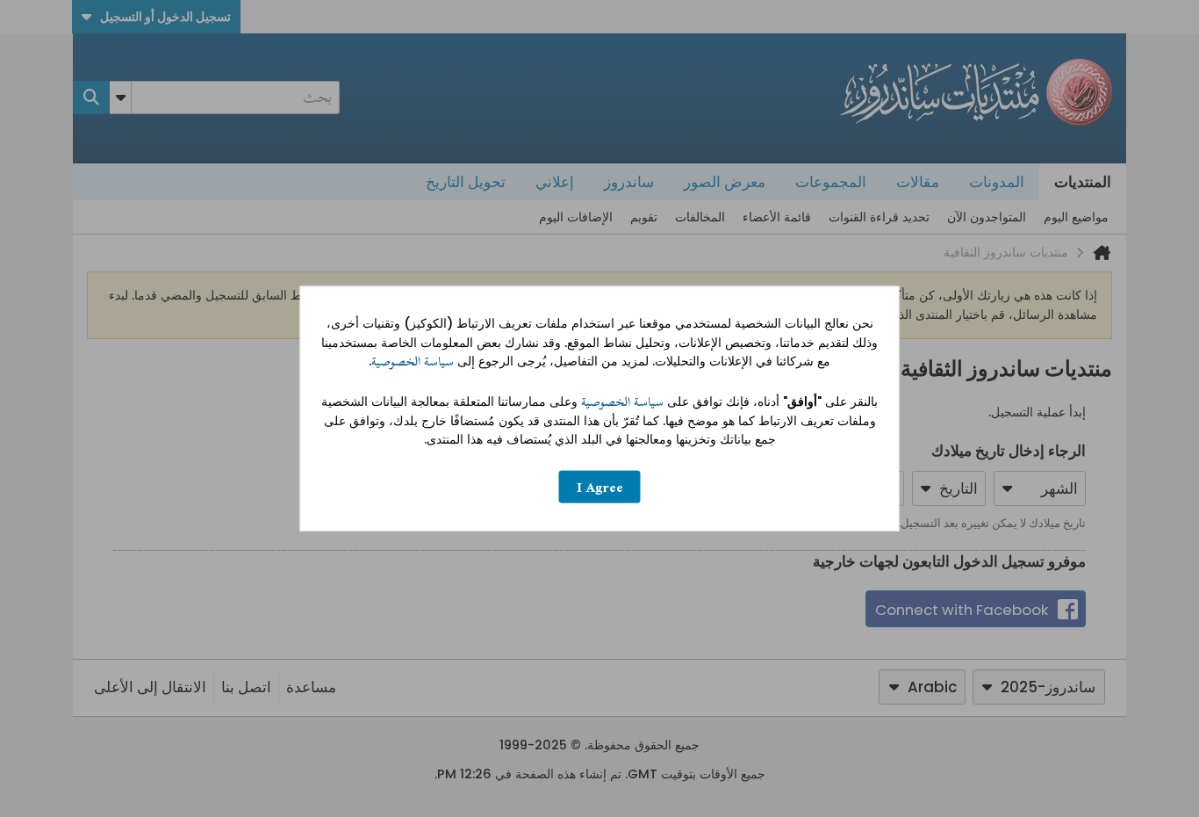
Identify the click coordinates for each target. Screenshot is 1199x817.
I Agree (600, 486)
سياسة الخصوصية (412, 361)
